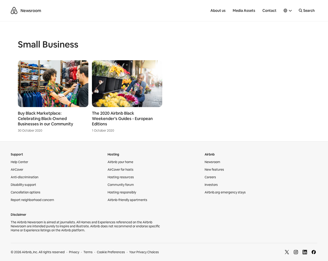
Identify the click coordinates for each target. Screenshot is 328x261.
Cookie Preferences (111, 252)
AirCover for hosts (120, 170)
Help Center (19, 162)
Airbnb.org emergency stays (225, 192)
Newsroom (31, 10)
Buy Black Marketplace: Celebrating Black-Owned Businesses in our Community (45, 118)
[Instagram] (295, 252)
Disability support (23, 185)
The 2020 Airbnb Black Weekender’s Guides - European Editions (122, 118)
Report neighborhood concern (32, 200)
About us (218, 10)
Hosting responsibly (122, 192)
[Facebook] (313, 252)
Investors (211, 185)
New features (214, 170)
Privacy (74, 252)
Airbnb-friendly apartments (127, 200)
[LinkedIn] (304, 252)
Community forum (121, 185)
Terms (88, 252)
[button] (288, 10)
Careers (210, 177)
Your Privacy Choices (144, 252)
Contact (269, 10)
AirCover (17, 170)
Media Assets (244, 10)
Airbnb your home (120, 162)
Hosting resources (121, 177)
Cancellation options (25, 192)
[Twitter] (287, 252)
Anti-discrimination (24, 177)
